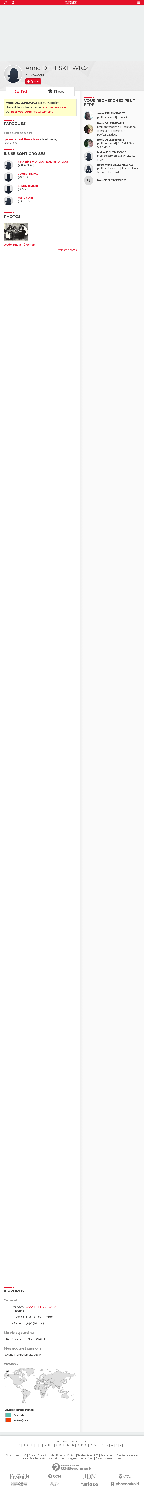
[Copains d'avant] (19, 1484)
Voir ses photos (67, 250)
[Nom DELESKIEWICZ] (88, 180)
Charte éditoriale (46, 1455)
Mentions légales (68, 1458)
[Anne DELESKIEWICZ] (13, 74)
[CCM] (54, 1476)
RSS (96, 1455)
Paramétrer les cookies (34, 1458)
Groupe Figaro (86, 1458)
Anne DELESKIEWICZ (111, 113)
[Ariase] (89, 1484)
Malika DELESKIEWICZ (111, 152)
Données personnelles (127, 1455)
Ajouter (34, 81)
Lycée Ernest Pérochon (21, 139)
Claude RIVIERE (28, 185)
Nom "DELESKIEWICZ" (111, 180)
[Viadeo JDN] (54, 1484)
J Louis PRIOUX (28, 173)
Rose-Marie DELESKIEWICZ (115, 164)
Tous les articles (84, 1455)
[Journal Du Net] (89, 1476)
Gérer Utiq (52, 1458)
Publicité (60, 1455)
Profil (24, 91)
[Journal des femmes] (19, 1476)
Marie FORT (25, 197)
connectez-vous (54, 107)
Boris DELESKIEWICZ (110, 123)
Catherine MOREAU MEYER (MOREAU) (43, 161)
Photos (59, 91)
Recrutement (107, 1455)
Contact (71, 1455)
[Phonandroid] (124, 1484)
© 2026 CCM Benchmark (108, 1458)
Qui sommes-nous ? (16, 1455)
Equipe (31, 1455)
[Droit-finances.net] (124, 1476)
